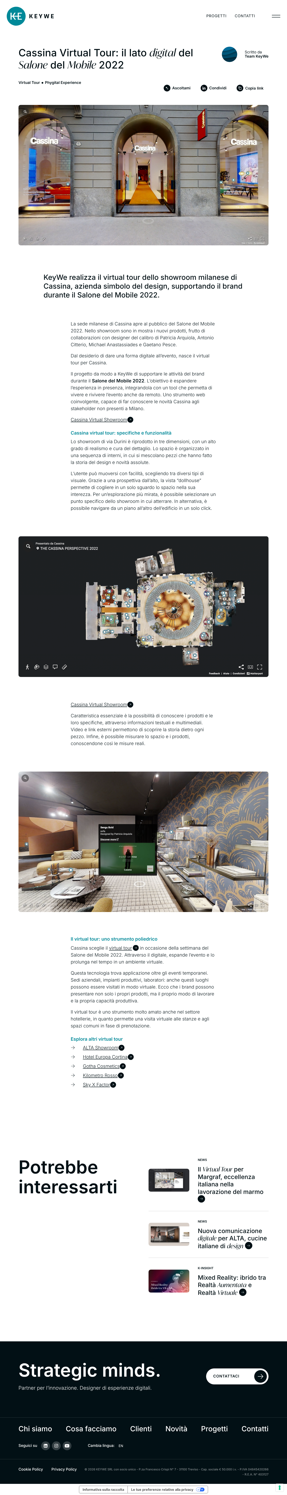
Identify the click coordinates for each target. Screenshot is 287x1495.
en (121, 1446)
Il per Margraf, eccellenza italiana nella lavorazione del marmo (230, 1180)
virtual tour (120, 948)
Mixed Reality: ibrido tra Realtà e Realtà (232, 1285)
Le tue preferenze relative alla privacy (162, 1489)
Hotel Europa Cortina (105, 1057)
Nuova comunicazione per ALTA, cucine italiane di (232, 1238)
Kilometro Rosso (100, 1075)
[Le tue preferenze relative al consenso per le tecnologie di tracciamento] (280, 1488)
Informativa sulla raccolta (103, 1489)
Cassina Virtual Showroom (99, 420)
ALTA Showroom (100, 1048)
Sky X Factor (96, 1085)
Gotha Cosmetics (101, 1066)
